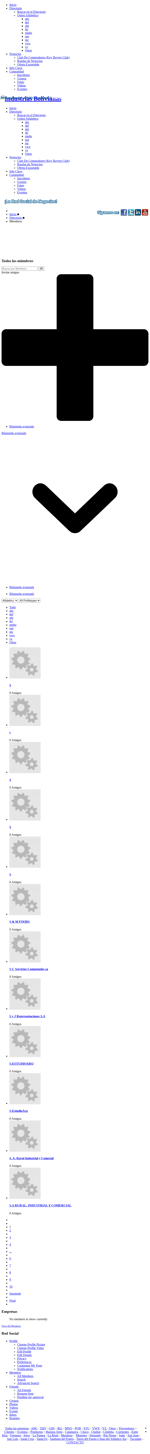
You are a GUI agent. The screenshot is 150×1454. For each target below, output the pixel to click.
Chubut (95, 1432)
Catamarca (71, 1432)
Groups (14, 1400)
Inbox (13, 1414)
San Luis (13, 1439)
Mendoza (66, 1435)
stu (27, 40)
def (27, 22)
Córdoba (108, 1432)
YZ (104, 1428)
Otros (28, 50)
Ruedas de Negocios (30, 61)
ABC (34, 1428)
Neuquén (95, 1435)
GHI (51, 1428)
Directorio (15, 8)
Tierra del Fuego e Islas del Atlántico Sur (101, 1439)
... (10, 1251)
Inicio (12, 4)
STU (87, 1428)
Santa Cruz (27, 1439)
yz (26, 47)
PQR (78, 1428)
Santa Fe (42, 1439)
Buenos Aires (54, 1432)
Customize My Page (29, 1365)
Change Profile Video (30, 1348)
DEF (43, 1428)
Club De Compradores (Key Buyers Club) (43, 57)
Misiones (81, 1435)
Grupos (21, 78)
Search (21, 1379)
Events (13, 1411)
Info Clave (15, 68)
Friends (14, 1386)
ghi (27, 26)
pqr (27, 36)
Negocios (15, 54)
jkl (26, 29)
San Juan (133, 1435)
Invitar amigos (10, 272)
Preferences (24, 1362)
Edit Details (24, 1355)
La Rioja (53, 1435)
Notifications (25, 1369)
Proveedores (126, 1428)
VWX (96, 1428)
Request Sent (25, 1393)
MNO (68, 1428)
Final (12, 1300)
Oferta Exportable (28, 64)
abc (27, 18)
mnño (28, 33)
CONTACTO (75, 1442)
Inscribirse (23, 75)
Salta (122, 1435)
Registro (14, 1418)
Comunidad (16, 71)
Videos (21, 85)
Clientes (9, 1432)
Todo (12, 607)
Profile (13, 1341)
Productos (36, 1432)
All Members (25, 1376)
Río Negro (109, 1435)
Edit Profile (24, 1351)
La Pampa (39, 1435)
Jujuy (26, 1435)
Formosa (15, 1435)
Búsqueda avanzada (21, 426)
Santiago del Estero (62, 1439)
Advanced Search (28, 1383)
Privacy (22, 1358)
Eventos (22, 89)
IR (41, 268)
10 (10, 1286)
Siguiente (15, 1293)
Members (15, 1372)
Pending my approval (30, 1397)
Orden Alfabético (27, 15)
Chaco (85, 1432)
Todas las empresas (17, 1428)
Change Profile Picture (31, 1344)
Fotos (20, 82)
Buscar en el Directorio (31, 11)
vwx (27, 43)
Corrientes (122, 1432)
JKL (59, 1428)
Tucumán (135, 1439)
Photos (13, 1404)
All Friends (24, 1390)
